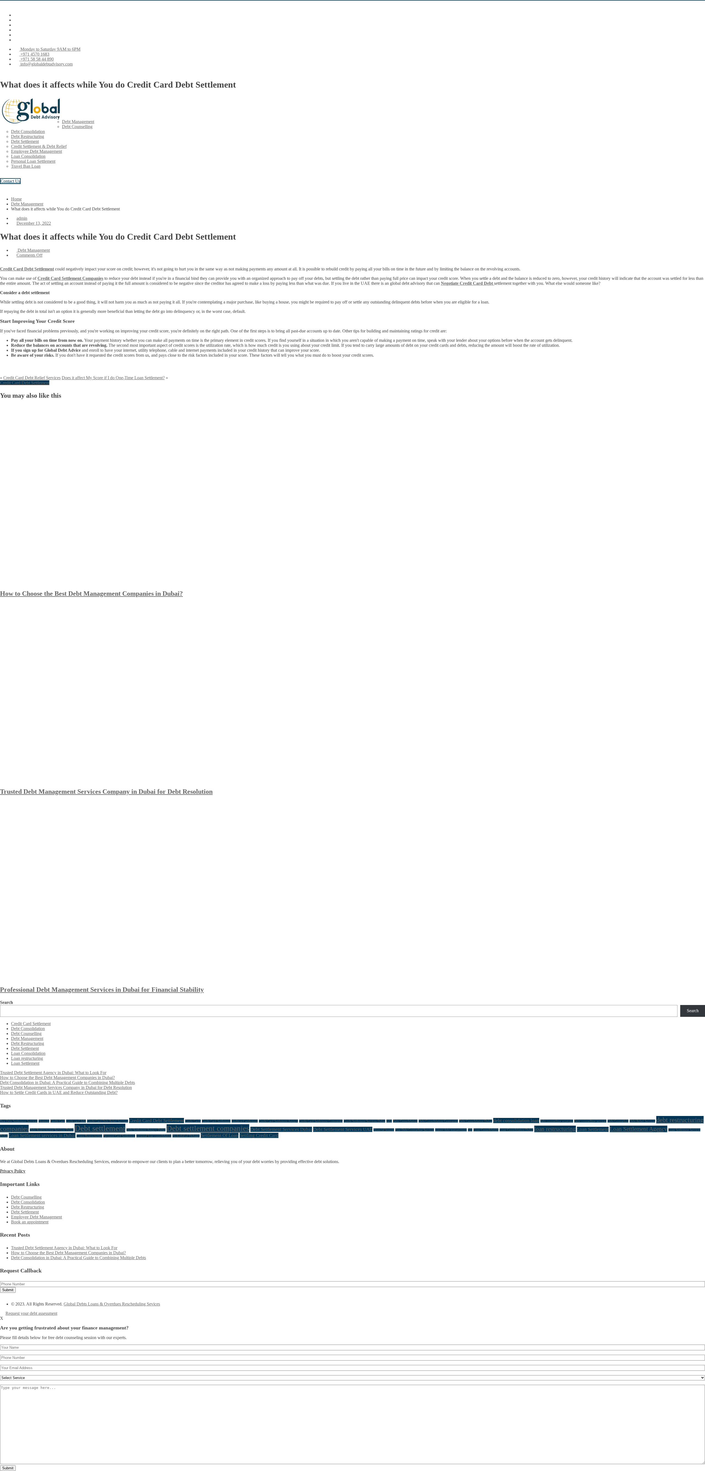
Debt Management (78, 121)
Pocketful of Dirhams (186, 1135)
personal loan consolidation (153, 1135)
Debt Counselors (618, 1121)
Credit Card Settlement (31, 1023)
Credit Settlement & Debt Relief (39, 146)
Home (67, 106)
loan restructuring (555, 1129)
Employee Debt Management (36, 151)
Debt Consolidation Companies (438, 1121)
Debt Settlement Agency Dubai (146, 1129)
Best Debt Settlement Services (18, 1121)
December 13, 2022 (34, 223)
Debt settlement (100, 1128)
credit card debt (76, 1121)
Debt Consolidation (28, 131)
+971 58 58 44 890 (36, 59)
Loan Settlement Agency (638, 1129)
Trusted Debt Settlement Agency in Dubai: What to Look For (53, 1072)
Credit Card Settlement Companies (321, 1121)
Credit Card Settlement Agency (278, 1121)
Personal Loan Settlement (33, 161)
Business (44, 1121)
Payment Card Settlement (119, 1135)
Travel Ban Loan (25, 166)
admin (22, 218)
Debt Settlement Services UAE (342, 1129)
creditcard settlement (245, 1121)
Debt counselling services (590, 1121)
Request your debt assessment (31, 1313)
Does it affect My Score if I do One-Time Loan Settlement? (113, 377)
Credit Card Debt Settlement (24, 382)
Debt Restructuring (27, 136)
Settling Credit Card (259, 1135)
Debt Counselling (77, 126)
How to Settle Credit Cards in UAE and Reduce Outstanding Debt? (59, 1092)
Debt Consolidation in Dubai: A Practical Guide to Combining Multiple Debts (67, 1082)
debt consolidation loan (516, 1120)
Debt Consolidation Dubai (475, 1121)
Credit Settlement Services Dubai (364, 1121)
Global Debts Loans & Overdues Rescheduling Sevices (112, 1304)
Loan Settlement (25, 1063)
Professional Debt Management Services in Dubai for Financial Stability (102, 989)
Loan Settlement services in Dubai (42, 1135)
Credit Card (57, 1121)
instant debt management (451, 1129)
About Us (70, 111)
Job (470, 1129)
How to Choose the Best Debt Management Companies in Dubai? (91, 593)
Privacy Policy (12, 1171)
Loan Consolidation (28, 156)
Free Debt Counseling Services (414, 1129)
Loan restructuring (27, 1058)
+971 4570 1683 (34, 54)
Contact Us (10, 181)
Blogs (5, 176)
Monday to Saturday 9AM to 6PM (49, 49)
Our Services (73, 116)
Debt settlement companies (208, 1128)
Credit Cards (193, 1121)
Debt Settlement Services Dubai (281, 1129)
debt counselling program (556, 1121)
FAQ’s (6, 171)
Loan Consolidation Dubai (516, 1129)
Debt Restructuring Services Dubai (52, 1129)
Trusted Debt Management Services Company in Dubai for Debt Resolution (106, 791)
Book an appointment (29, 1222)
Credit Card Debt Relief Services (32, 377)
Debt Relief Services (642, 1121)
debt (389, 1121)
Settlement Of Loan (219, 1135)
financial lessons (383, 1129)
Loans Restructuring (89, 1135)
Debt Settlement (25, 141)
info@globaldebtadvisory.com (46, 64)
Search (6, 1002)
